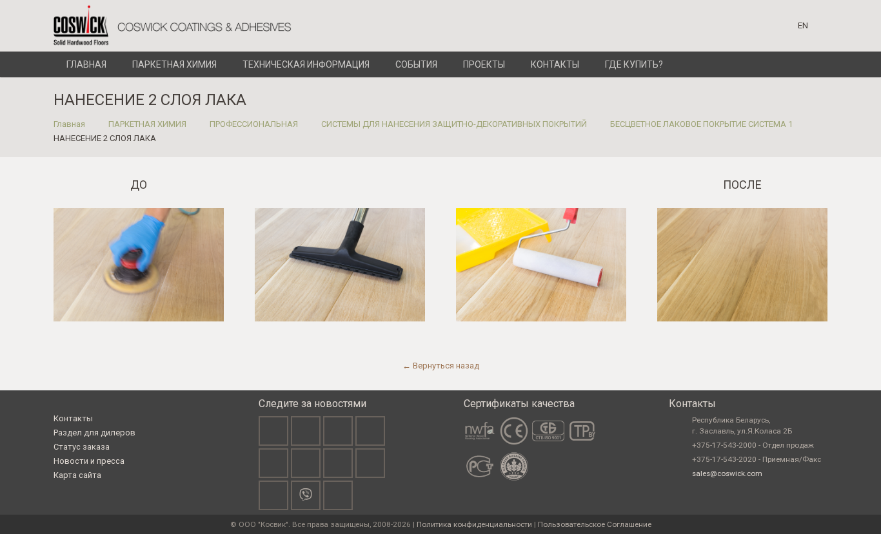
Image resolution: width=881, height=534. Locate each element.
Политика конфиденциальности (474, 524)
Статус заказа (82, 447)
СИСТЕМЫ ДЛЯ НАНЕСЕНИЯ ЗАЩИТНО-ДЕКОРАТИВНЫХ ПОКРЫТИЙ (454, 124)
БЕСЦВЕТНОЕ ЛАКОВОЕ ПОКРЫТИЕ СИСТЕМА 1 (701, 124)
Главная (69, 124)
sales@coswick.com (727, 473)
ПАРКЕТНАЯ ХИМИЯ (147, 124)
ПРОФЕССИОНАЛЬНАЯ (254, 124)
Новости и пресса (89, 461)
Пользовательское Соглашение (594, 524)
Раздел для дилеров (94, 432)
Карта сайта (77, 475)
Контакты (73, 418)
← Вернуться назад (440, 365)
